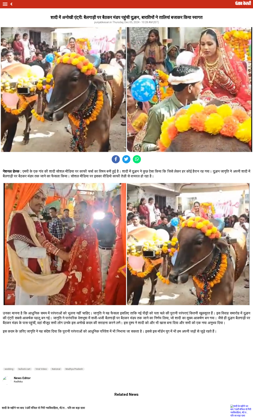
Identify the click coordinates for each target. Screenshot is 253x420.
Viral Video (41, 369)
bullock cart (24, 369)
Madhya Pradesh (74, 369)
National (56, 369)
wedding (9, 369)
